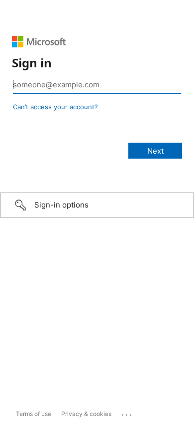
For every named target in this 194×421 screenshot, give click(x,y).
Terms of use (33, 414)
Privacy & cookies (86, 414)
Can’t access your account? (55, 107)
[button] (97, 205)
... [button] (127, 413)
